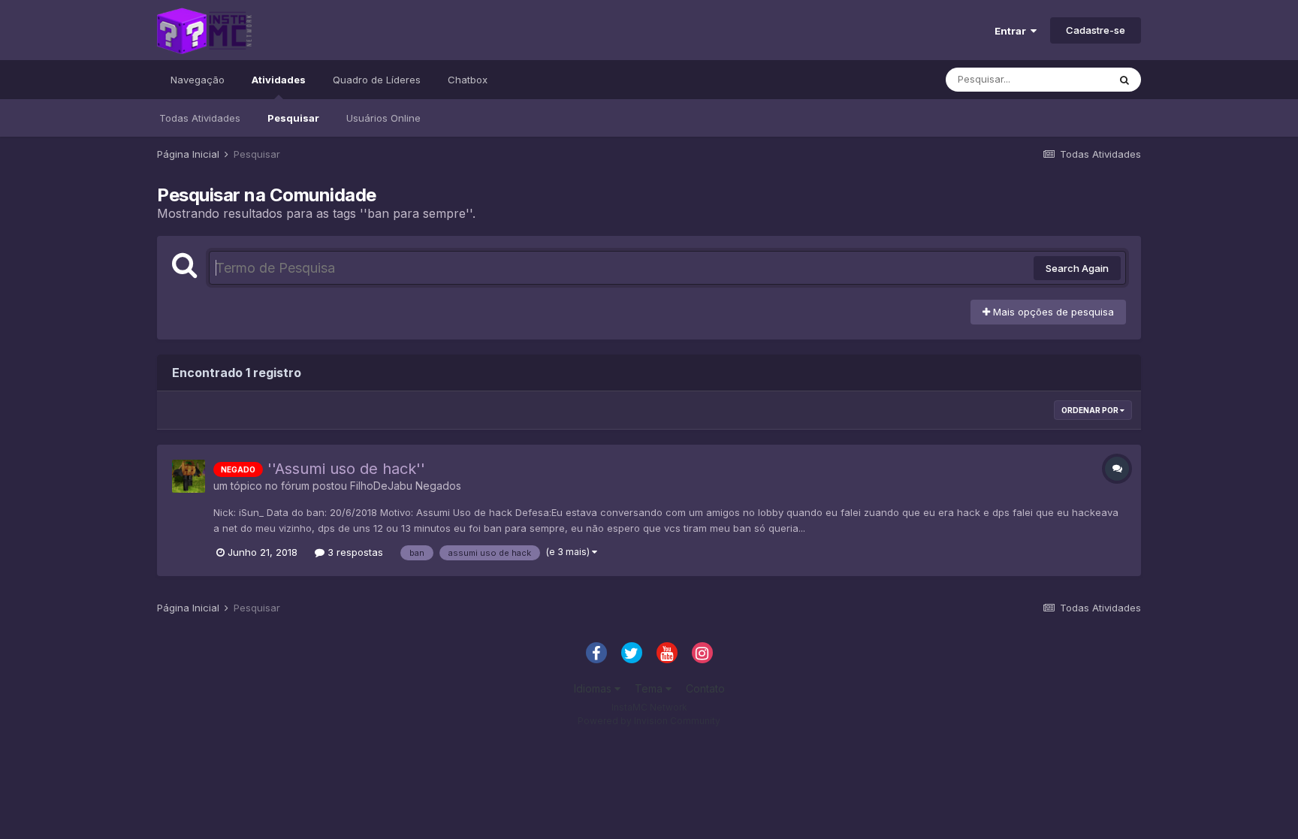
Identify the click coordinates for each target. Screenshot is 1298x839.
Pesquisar (293, 118)
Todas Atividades (199, 118)
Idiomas (594, 688)
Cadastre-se (1095, 30)
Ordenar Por (1090, 410)
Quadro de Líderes (377, 80)
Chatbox (468, 80)
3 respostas (353, 552)
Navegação (198, 80)
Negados (438, 485)
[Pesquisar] (1124, 80)
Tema (650, 688)
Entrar (1013, 31)
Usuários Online (383, 118)
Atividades (279, 80)
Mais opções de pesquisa (1052, 312)
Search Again (1077, 268)
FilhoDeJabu (381, 485)
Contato (705, 688)
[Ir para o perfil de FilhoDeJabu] (188, 476)
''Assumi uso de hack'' (346, 469)
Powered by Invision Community (649, 720)
